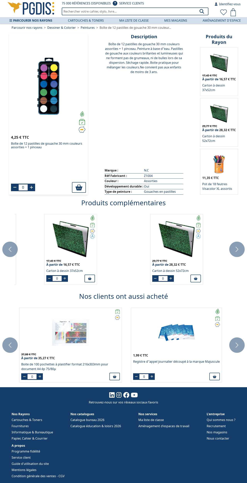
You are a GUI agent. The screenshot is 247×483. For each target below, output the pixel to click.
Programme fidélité (26, 451)
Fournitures (20, 426)
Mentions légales (24, 470)
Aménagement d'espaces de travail (163, 426)
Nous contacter (218, 438)
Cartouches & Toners (86, 20)
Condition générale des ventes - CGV (38, 476)
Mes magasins (175, 20)
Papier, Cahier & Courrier (30, 438)
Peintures (88, 27)
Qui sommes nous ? (221, 420)
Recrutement (216, 426)
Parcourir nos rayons (32, 20)
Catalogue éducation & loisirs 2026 (95, 426)
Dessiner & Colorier (61, 27)
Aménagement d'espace (222, 20)
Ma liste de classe (134, 20)
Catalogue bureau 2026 (87, 420)
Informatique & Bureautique (32, 432)
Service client (21, 457)
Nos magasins (217, 432)
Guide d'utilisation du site (30, 464)
